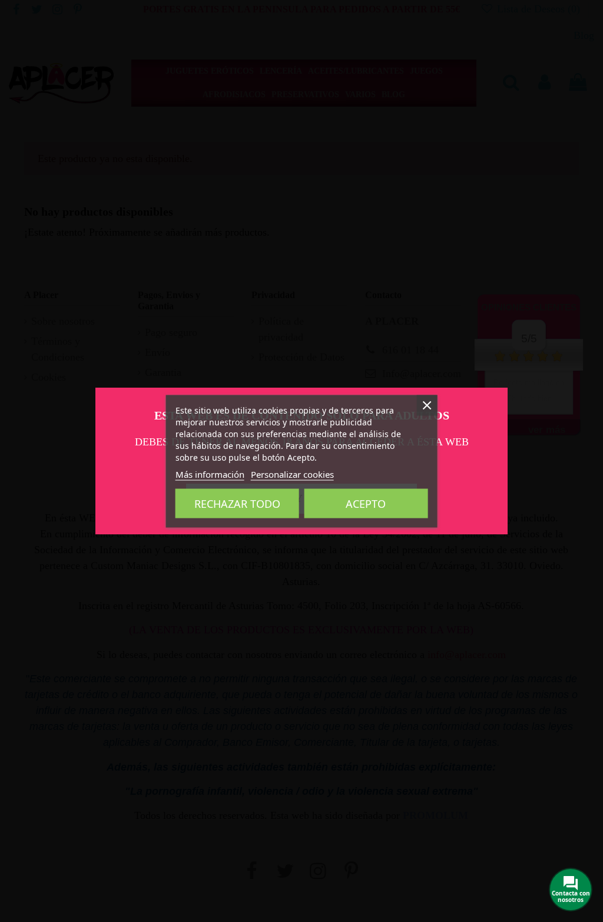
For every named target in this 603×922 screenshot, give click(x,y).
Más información (209, 474)
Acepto (366, 503)
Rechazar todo (237, 503)
